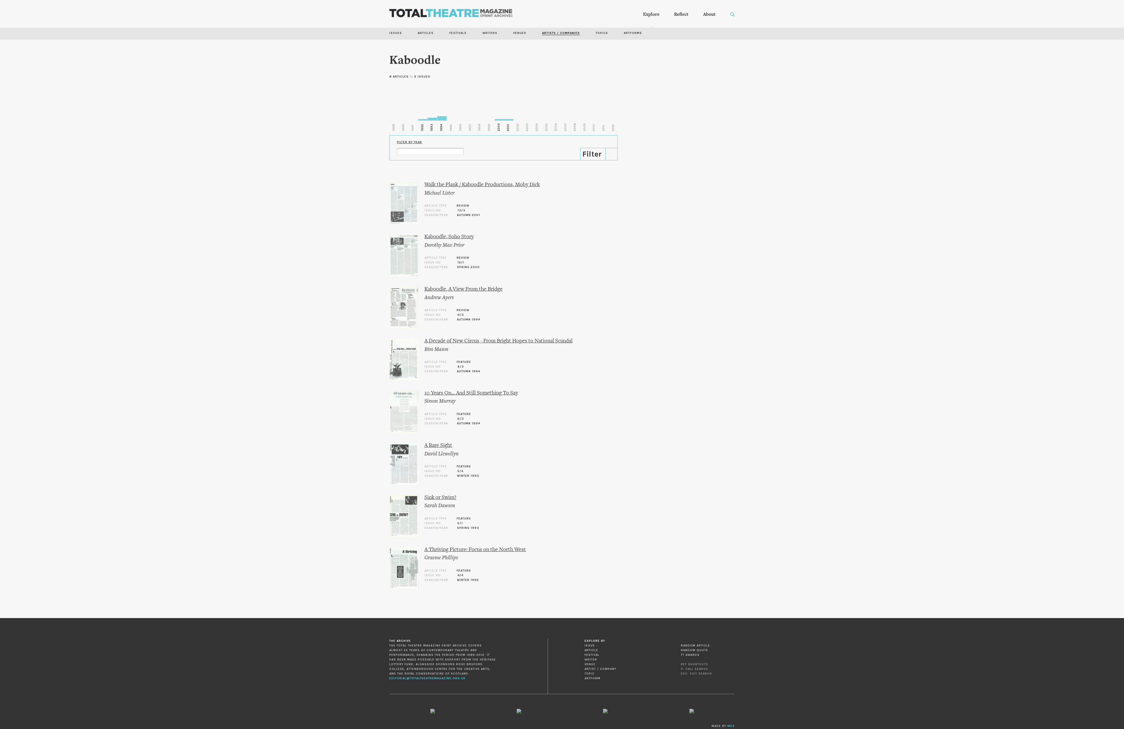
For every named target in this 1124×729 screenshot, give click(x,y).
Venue (590, 664)
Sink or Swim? (440, 497)
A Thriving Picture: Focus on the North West (475, 550)
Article (591, 650)
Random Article (695, 645)
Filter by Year (409, 142)
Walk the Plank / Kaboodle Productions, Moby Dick (482, 185)
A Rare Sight (438, 445)
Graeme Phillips (441, 558)
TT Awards (690, 655)
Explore (651, 14)
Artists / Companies (561, 33)
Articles (426, 33)
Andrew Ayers (439, 298)
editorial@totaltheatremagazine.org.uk (427, 678)
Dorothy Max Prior (444, 245)
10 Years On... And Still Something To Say (471, 393)
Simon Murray (439, 401)
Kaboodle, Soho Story (449, 237)
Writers (489, 33)
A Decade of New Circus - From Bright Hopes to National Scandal (498, 341)
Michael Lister (439, 193)
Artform (592, 678)
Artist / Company (600, 669)
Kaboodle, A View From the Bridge (463, 289)
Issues (395, 33)
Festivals (458, 33)
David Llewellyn (441, 454)
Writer (591, 659)
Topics (602, 33)
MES (731, 726)
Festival (592, 655)
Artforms (633, 33)
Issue (590, 645)
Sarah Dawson (439, 506)
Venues (519, 33)
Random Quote (694, 650)
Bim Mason (436, 349)
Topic (589, 673)
